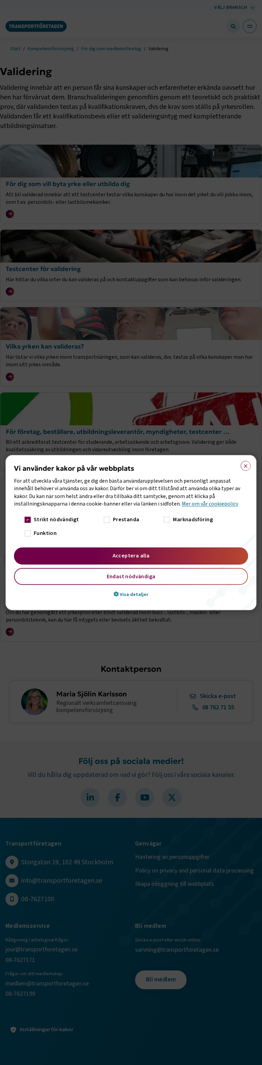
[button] (131, 594)
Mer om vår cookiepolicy (210, 504)
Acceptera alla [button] (131, 555)
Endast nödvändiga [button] (131, 576)
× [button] (243, 464)
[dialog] (131, 532)
